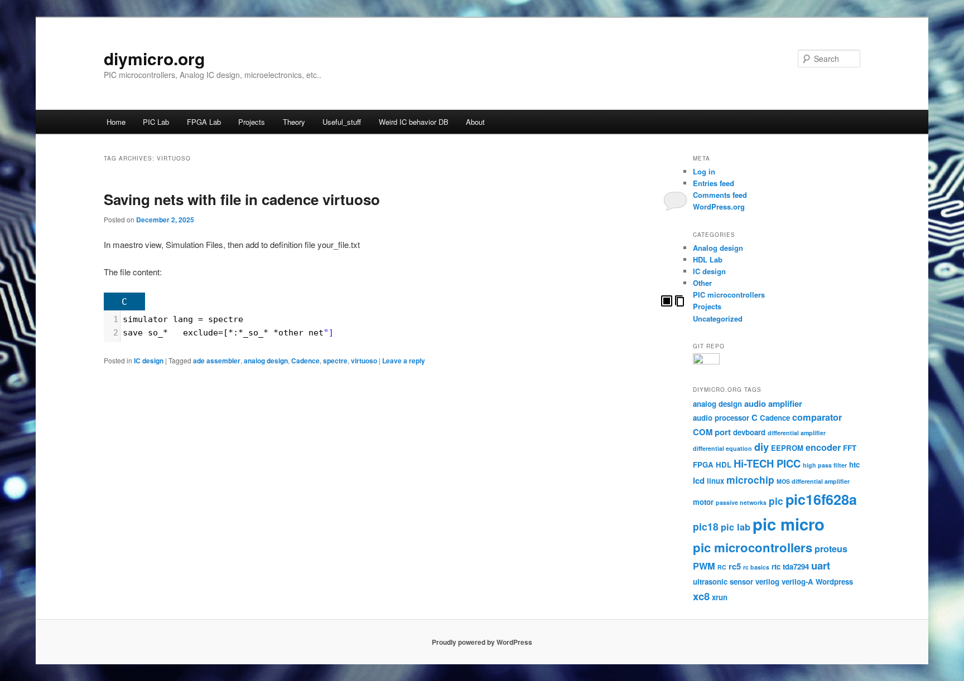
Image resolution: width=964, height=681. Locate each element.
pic (776, 501)
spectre (335, 361)
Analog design (718, 247)
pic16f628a (821, 499)
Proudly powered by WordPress (482, 642)
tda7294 (796, 566)
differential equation (722, 448)
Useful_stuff (341, 121)
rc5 (735, 566)
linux (715, 480)
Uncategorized (718, 318)
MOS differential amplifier (813, 481)
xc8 (701, 596)
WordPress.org (719, 206)
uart (820, 565)
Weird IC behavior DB (414, 121)
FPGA (703, 464)
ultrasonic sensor (723, 581)
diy (761, 446)
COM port (712, 432)
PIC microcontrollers (729, 294)
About (475, 121)
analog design (266, 361)
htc (854, 464)
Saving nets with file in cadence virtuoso (242, 199)
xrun (719, 597)
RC (721, 567)
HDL (723, 464)
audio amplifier (773, 403)
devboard (749, 432)
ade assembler (216, 361)
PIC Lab (156, 121)
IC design (148, 361)
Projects (251, 121)
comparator (817, 417)
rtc (776, 566)
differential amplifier (797, 433)
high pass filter (825, 465)
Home (116, 121)
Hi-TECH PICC (767, 463)
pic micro (789, 524)
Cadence (305, 361)
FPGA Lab (204, 121)
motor (703, 502)
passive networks (741, 502)
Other (702, 283)
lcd (699, 480)
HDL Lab (707, 259)
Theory (294, 121)
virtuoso (364, 361)
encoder (823, 447)
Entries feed (713, 183)
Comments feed (720, 194)
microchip (750, 480)
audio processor (721, 417)
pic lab (735, 527)
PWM (704, 566)
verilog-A (797, 581)
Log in (704, 171)
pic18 (706, 526)
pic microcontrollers (752, 547)
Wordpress (834, 581)
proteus (830, 548)
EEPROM (787, 447)
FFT (849, 447)
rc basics (756, 567)
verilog (767, 581)
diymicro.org (154, 58)
